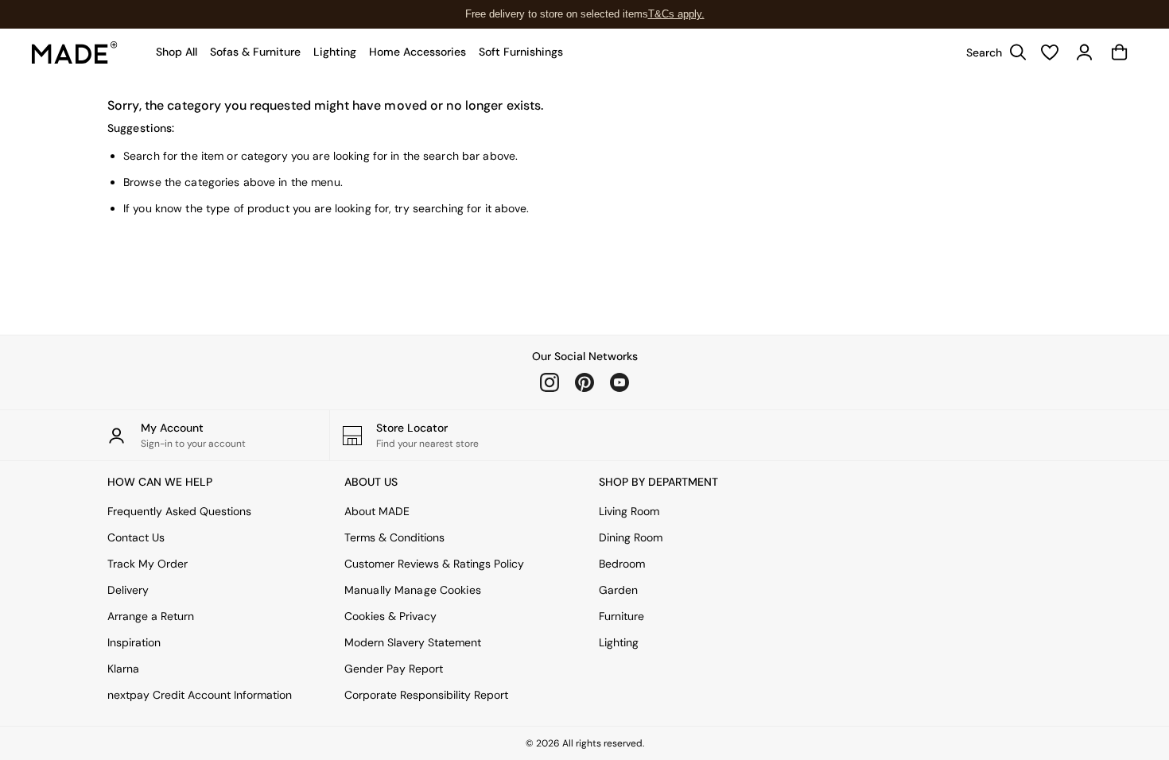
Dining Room (630, 537)
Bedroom (622, 563)
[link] (992, 52)
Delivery (128, 590)
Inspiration (134, 642)
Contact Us (136, 537)
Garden (618, 590)
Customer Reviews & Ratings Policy (434, 563)
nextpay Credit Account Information (199, 695)
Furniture (621, 616)
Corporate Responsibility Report (426, 695)
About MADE (377, 511)
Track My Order (147, 563)
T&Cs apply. (676, 14)
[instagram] (549, 382)
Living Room (629, 511)
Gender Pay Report (393, 668)
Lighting (619, 642)
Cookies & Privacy (390, 616)
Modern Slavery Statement (412, 642)
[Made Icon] (75, 52)
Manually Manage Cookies (412, 590)
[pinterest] (584, 382)
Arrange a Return (150, 616)
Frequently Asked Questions (179, 511)
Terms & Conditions (394, 537)
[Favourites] (1049, 52)
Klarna (123, 668)
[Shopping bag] (1119, 52)
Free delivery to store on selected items (556, 14)
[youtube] (619, 382)
